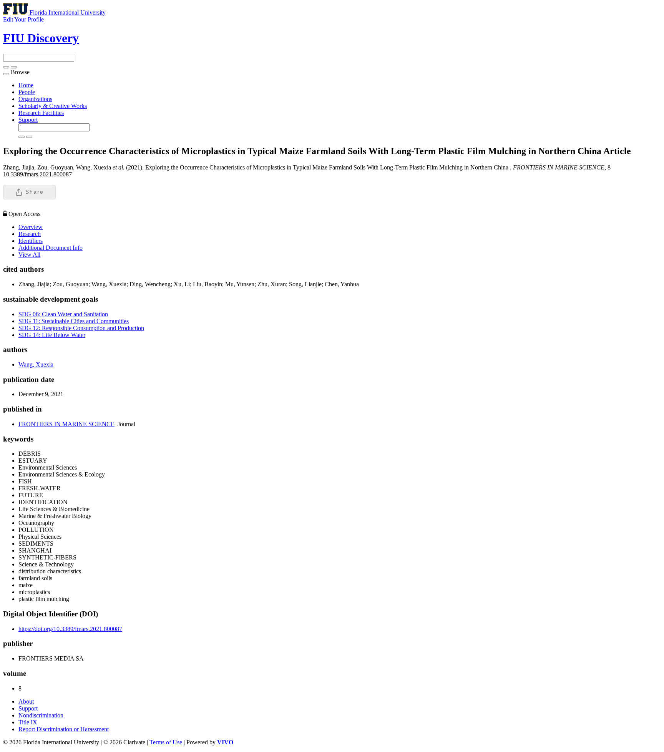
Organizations (35, 99)
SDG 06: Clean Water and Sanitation (63, 314)
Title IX (27, 722)
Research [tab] (29, 234)
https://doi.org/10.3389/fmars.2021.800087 (70, 629)
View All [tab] (29, 254)
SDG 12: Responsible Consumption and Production (81, 328)
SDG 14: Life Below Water (51, 335)
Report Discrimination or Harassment (63, 729)
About (26, 701)
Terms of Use (166, 742)
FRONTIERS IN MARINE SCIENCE (66, 424)
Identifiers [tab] (30, 240)
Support (28, 119)
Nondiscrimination (40, 715)
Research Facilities (41, 113)
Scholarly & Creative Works (52, 106)
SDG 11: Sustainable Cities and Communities (73, 321)
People (26, 92)
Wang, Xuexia (35, 364)
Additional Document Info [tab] (50, 247)
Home (25, 85)
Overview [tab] (30, 227)
